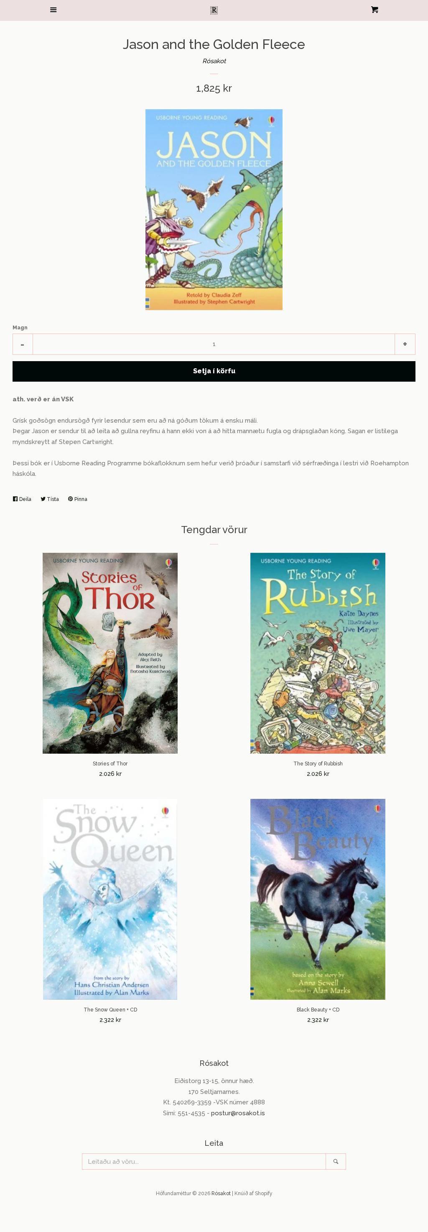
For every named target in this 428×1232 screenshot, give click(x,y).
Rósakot (214, 61)
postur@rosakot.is (238, 1113)
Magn (20, 328)
